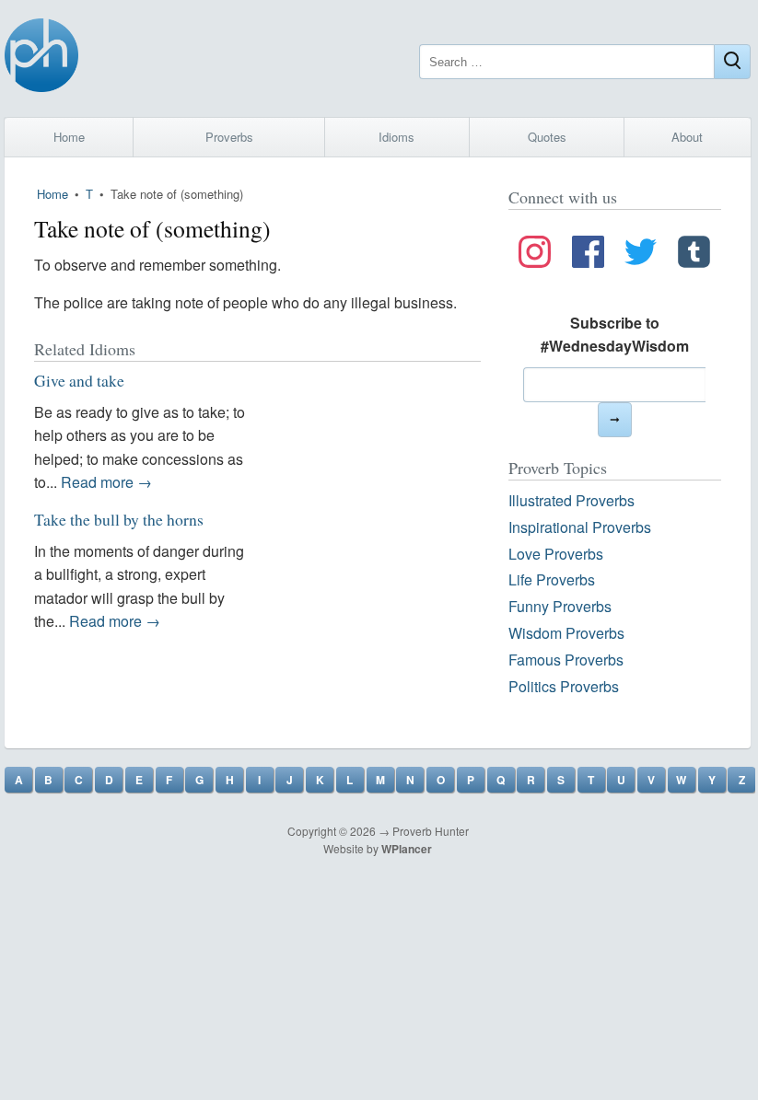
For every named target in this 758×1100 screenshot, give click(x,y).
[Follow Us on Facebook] (588, 255)
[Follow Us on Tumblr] (694, 255)
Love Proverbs (555, 553)
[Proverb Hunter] (41, 58)
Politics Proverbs (563, 686)
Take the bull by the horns (119, 519)
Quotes (547, 136)
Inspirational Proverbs (579, 527)
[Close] (732, 61)
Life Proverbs (551, 579)
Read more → (106, 481)
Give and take (79, 380)
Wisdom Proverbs (566, 632)
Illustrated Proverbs (571, 500)
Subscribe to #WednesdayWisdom (615, 334)
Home (69, 136)
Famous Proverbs (566, 659)
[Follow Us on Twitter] (640, 255)
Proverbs (229, 136)
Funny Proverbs (560, 606)
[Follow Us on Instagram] (535, 255)
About (687, 136)
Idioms (396, 136)
